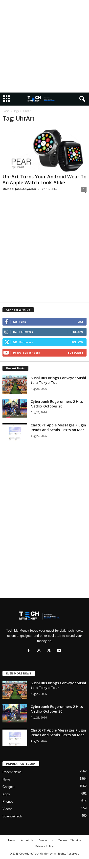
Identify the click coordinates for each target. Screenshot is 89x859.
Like (80, 321)
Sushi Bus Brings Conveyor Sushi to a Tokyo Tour (58, 380)
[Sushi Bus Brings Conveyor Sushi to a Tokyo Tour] (14, 384)
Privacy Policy (44, 846)
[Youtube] (59, 651)
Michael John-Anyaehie (19, 189)
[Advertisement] (44, 46)
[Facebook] (30, 651)
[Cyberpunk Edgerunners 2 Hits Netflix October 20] (14, 408)
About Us (27, 840)
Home (5, 111)
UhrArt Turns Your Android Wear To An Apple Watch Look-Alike (44, 179)
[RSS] (40, 651)
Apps (6, 794)
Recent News (12, 772)
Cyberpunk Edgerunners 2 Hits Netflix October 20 (57, 403)
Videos (7, 809)
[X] (50, 651)
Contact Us (46, 840)
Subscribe (75, 352)
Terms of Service (69, 840)
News (6, 779)
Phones (7, 801)
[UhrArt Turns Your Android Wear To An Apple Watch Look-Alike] (44, 149)
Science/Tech (12, 816)
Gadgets (8, 787)
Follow (77, 332)
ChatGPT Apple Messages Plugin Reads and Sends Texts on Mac (58, 427)
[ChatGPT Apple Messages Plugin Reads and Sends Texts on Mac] (14, 432)
